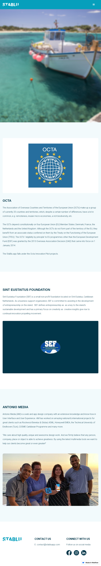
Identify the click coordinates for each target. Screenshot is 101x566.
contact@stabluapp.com (48, 544)
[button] (93, 4)
